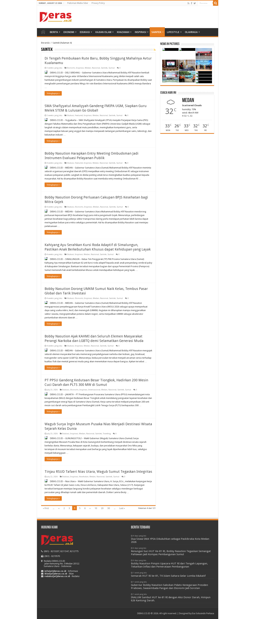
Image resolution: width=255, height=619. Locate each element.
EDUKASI (85, 32)
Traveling (107, 434)
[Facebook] (191, 3)
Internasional (94, 390)
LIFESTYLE (173, 32)
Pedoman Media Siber (77, 3)
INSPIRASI (140, 32)
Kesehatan (83, 477)
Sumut (112, 68)
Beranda (43, 31)
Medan (88, 68)
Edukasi (70, 115)
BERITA (54, 32)
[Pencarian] (215, 3)
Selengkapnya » (53, 93)
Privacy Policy (98, 3)
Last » (122, 508)
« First (46, 508)
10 (96, 508)
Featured (79, 115)
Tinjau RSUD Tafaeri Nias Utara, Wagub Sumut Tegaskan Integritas (98, 471)
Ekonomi (71, 68)
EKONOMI (68, 32)
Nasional (96, 68)
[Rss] (188, 3)
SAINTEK (156, 32)
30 (108, 508)
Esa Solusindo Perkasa (203, 613)
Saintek (104, 68)
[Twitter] (194, 3)
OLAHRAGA (191, 32)
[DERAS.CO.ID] (56, 16)
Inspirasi (80, 68)
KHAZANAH (123, 32)
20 (102, 508)
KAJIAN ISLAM (103, 32)
